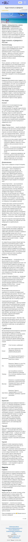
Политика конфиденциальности (14, 528)
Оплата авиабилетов (14, 529)
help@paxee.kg (15, 537)
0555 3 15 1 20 (16, 536)
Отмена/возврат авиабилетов (14, 531)
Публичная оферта (14, 526)
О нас (14, 533)
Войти (20, 2)
